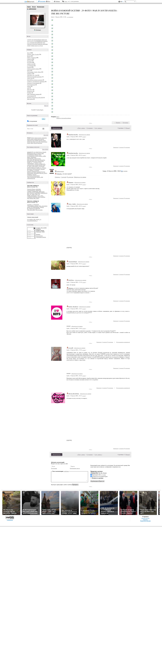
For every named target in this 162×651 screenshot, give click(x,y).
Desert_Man (41, 153)
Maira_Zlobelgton (31, 157)
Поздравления (31, 84)
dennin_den (42, 165)
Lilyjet (36, 156)
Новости (29, 59)
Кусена (43, 172)
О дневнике (30, 65)
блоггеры (39, 143)
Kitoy (40, 154)
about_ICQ (30, 207)
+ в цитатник (70, 17)
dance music (30, 139)
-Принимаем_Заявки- (33, 206)
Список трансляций (32, 217)
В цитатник (127, 147)
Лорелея (29, 189)
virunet (35, 143)
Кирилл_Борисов (31, 172)
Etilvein (36, 154)
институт (32, 41)
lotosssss (33, 168)
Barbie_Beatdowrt (73, 306)
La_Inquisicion (31, 156)
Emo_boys (37, 197)
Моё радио (30, 99)
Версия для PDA (145, 518)
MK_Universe (30, 193)
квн (35, 41)
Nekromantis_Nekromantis (34, 158)
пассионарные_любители (34, 190)
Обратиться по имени (80, 177)
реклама (45, 44)
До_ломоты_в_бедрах (33, 170)
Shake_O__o (30, 162)
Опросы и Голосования (33, 83)
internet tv (29, 140)
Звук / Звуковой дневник (33, 94)
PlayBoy (29, 92)
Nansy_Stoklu (72, 204)
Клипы (29, 86)
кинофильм (39, 41)
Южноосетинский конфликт (34, 76)
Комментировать (56, 128)
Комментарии (40, 6)
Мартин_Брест (43, 173)
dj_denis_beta (30, 166)
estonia (36, 139)
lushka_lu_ (39, 168)
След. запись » (98, 128)
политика (34, 44)
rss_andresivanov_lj (32, 220)
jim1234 (42, 166)
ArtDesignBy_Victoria (38, 207)
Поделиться (125, 122)
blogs (32, 138)
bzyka (32, 165)
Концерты (30, 91)
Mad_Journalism (43, 206)
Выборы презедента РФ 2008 (35, 97)
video (31, 143)
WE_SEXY (36, 198)
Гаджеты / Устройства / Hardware (36, 81)
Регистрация (42, 1)
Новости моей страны (33, 69)
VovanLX (36, 162)
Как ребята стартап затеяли (34, 80)
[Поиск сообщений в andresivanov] (43, 119)
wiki (28, 88)
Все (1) (46, 105)
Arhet (37, 152)
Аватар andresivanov (37, 20)
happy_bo (37, 166)
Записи (29, 6)
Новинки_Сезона (31, 174)
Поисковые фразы (41, 237)
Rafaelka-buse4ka (73, 134)
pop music (33, 142)
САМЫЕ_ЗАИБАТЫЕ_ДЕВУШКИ (35, 192)
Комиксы (29, 73)
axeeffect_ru (30, 204)
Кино (28, 70)
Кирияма (70, 182)
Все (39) (46, 135)
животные (44, 39)
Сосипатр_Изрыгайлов (33, 175)
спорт (29, 45)
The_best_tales (31, 210)
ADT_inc (33, 152)
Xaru (40, 162)
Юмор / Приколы (31, 57)
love (33, 140)
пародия (29, 44)
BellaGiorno (30, 153)
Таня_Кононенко (31, 177)
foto (39, 139)
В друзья (38, 30)
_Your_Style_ (40, 195)
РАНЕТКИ (36, 204)
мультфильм (38, 42)
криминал (45, 41)
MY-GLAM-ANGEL (73, 393)
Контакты (145, 519)
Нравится (118, 122)
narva (44, 140)
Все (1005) (45, 149)
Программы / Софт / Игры (34, 72)
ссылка (83, 136)
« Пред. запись (81, 128)
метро (28, 42)
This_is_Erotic (39, 210)
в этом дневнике (32, 121)
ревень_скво (39, 177)
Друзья (34, 6)
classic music (37, 138)
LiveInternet (30, 2)
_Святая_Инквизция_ (40, 164)
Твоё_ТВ (37, 194)
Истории (29, 62)
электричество (31, 178)
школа (36, 45)
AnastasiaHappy (72, 261)
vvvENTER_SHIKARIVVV (40, 193)
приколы (40, 44)
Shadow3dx (41, 161)
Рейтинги (58, 1)
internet (42, 139)
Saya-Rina (34, 161)
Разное (29, 67)
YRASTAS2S (30, 164)
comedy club (30, 39)
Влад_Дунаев (41, 169)
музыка (32, 42)
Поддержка (119, 1)
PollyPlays (71, 280)
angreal (29, 165)
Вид (121, 2)
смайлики (66, 471)
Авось (65, 1)
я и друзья (40, 45)
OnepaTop (42, 160)
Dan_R (35, 153)
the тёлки (41, 142)
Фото (28, 53)
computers (44, 138)
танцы (32, 45)
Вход (49, 1)
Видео (29, 56)
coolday (37, 165)
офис (44, 42)
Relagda (29, 161)
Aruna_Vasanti (42, 152)
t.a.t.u (37, 142)
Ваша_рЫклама (36, 189)
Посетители (39, 236)
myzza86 (70, 348)
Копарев (39, 172)
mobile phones (38, 140)
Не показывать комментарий (123, 342)
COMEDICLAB (31, 197)
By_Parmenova (31, 208)
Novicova (37, 160)
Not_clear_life (30, 160)
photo (28, 142)
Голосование (30, 96)
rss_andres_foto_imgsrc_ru (34, 219)
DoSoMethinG (30, 154)
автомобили (37, 39)
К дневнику (90, 128)
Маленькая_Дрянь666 (33, 173)
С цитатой (121, 147)
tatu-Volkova (30, 198)
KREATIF (37, 208)
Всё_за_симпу (31, 194)
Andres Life (30, 64)
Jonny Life (29, 78)
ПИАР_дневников (32, 195)
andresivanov (28, 9)
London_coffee (42, 156)
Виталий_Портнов (32, 169)
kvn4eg (29, 168)
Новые (127, 128)
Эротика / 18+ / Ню (32, 75)
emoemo (43, 197)
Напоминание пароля (75, 468)
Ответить (115, 147)
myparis (44, 168)
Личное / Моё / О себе (33, 54)
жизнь (28, 41)
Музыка (29, 61)
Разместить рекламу (145, 520)
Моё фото (30, 89)
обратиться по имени (84, 134)
